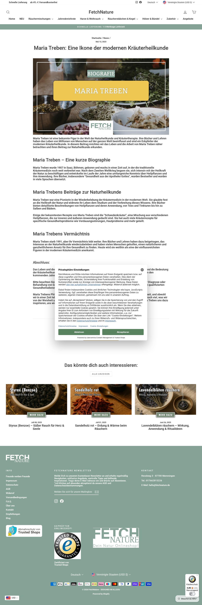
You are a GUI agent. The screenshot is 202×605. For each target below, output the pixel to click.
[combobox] (12, 598)
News (106, 38)
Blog (8, 518)
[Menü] (197, 576)
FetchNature (101, 12)
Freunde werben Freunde (18, 476)
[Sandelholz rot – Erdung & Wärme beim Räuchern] (101, 401)
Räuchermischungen (40, 18)
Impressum (11, 480)
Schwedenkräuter (115, 215)
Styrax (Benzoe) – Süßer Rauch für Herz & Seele (36, 427)
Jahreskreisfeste (67, 18)
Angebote (188, 18)
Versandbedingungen (16, 497)
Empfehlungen (13, 514)
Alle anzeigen (101, 374)
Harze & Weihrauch (90, 18)
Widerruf (10, 493)
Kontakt (10, 509)
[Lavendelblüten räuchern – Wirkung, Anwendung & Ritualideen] (165, 401)
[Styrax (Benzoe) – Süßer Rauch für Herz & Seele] (36, 401)
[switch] (192, 594)
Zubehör (171, 18)
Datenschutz (12, 485)
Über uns (10, 505)
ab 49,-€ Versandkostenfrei (43, 2)
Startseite (96, 38)
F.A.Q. (9, 501)
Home (12, 18)
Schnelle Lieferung (18, 2)
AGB (8, 489)
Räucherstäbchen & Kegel (122, 18)
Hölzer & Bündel (151, 18)
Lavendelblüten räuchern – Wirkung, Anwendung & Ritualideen (165, 427)
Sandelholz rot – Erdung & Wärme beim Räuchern (101, 427)
